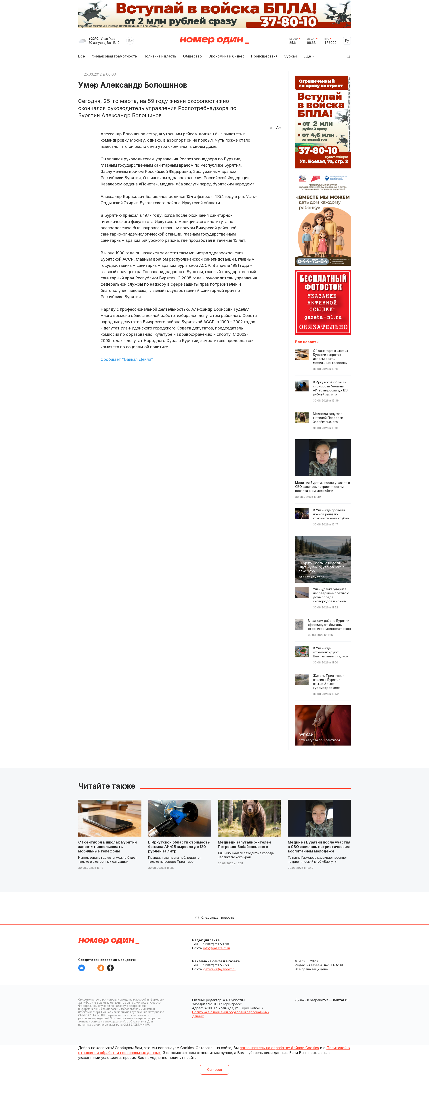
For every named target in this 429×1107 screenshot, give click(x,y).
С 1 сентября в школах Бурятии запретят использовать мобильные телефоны (107, 846)
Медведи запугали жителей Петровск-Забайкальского (244, 844)
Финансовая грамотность (114, 56)
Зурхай (290, 56)
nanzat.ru (341, 1000)
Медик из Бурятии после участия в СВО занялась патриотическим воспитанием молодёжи (319, 846)
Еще (307, 56)
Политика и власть (160, 56)
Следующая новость (217, 917)
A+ (279, 127)
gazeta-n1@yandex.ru (219, 969)
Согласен (214, 1069)
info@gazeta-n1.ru (216, 948)
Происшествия (264, 56)
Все (81, 56)
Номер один (214, 40)
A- (272, 128)
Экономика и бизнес (226, 56)
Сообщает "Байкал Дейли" (127, 359)
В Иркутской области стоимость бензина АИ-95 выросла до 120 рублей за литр (179, 846)
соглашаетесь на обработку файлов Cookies (279, 1047)
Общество (192, 56)
